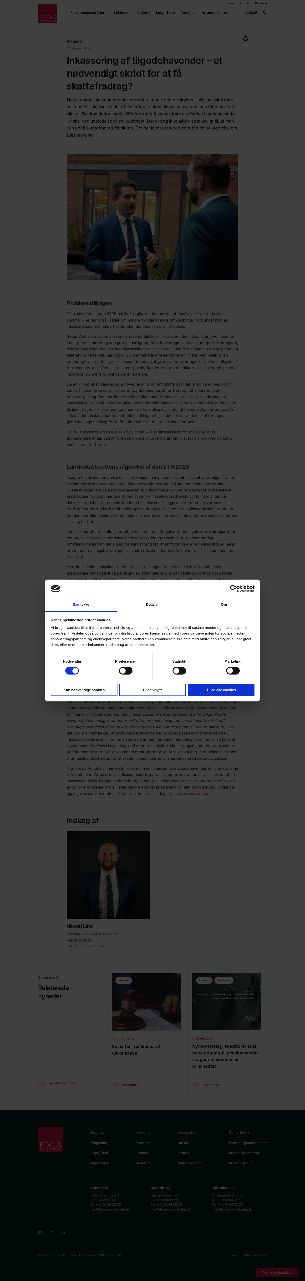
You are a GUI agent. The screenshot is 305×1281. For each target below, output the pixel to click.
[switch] (125, 671)
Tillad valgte (152, 690)
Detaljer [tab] (152, 604)
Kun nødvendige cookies (84, 690)
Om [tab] (224, 604)
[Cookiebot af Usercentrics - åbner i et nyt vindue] (233, 588)
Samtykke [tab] (81, 604)
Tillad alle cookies (221, 690)
